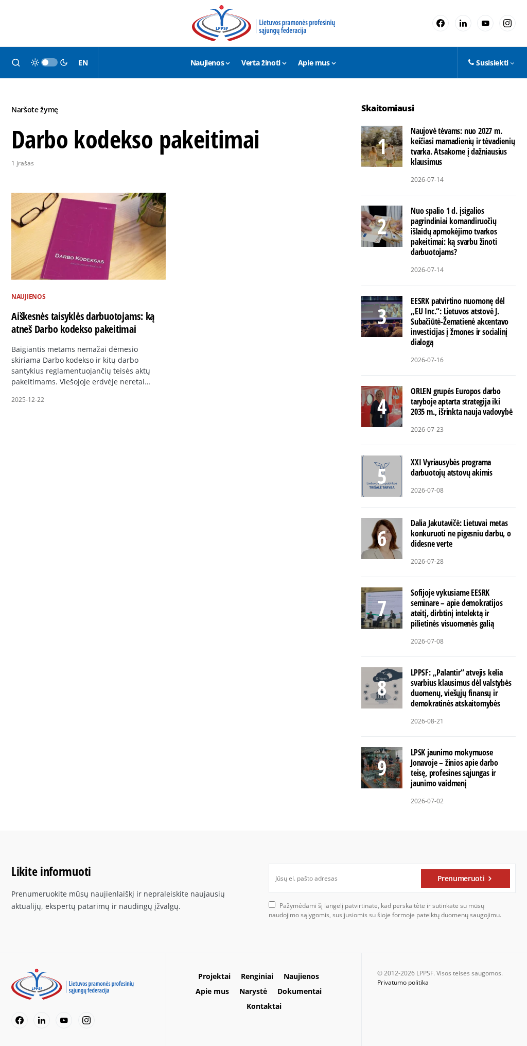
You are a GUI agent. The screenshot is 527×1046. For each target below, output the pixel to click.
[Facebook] (440, 23)
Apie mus (212, 991)
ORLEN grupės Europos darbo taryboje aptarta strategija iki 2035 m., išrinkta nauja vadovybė (462, 401)
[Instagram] (507, 23)
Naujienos (28, 296)
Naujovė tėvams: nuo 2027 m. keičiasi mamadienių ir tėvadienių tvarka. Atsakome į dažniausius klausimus (463, 146)
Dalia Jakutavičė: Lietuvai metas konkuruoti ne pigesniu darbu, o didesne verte (461, 533)
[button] (16, 62)
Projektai (214, 976)
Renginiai (257, 976)
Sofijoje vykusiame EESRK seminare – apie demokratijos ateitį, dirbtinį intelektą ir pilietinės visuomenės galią (456, 608)
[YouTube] (485, 23)
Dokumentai (299, 991)
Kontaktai (264, 1006)
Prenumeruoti (461, 878)
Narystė (253, 991)
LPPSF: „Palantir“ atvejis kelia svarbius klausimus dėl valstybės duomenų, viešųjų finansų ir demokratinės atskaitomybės (461, 688)
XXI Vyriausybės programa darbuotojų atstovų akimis (452, 467)
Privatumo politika (403, 982)
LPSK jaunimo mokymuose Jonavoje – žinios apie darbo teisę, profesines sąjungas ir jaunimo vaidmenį (454, 768)
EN (82, 63)
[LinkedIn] (463, 23)
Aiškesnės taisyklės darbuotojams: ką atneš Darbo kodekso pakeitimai (82, 322)
